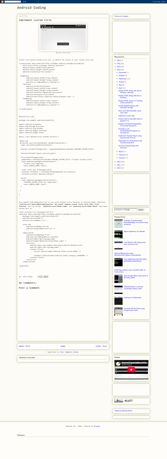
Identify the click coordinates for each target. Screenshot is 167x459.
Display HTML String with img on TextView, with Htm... (130, 91)
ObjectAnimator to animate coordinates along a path (133, 287)
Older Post (101, 346)
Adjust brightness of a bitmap (134, 231)
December (123, 72)
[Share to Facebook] (45, 276)
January (122, 158)
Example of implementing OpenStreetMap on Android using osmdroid (136, 222)
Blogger (97, 426)
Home (63, 346)
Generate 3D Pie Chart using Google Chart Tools (134, 309)
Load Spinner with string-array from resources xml (135, 243)
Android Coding (31, 8)
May (120, 85)
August (121, 82)
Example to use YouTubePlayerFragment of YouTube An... (129, 131)
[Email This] (38, 276)
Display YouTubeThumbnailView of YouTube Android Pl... (129, 125)
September (123, 79)
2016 (119, 60)
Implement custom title (126, 116)
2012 (119, 162)
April (120, 88)
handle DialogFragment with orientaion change (128, 107)
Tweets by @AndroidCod (123, 411)
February (122, 155)
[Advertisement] (131, 36)
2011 (119, 165)
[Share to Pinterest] (47, 276)
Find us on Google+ (121, 16)
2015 (119, 63)
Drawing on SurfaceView (132, 297)
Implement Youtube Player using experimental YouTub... (130, 137)
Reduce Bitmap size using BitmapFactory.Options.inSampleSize (127, 254)
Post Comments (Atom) (69, 352)
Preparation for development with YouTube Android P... (130, 142)
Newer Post (24, 346)
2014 (119, 67)
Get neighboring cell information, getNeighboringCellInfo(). (135, 260)
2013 (119, 70)
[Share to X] (43, 276)
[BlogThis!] (41, 276)
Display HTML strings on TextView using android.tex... (130, 102)
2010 (119, 168)
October (122, 75)
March (121, 151)
